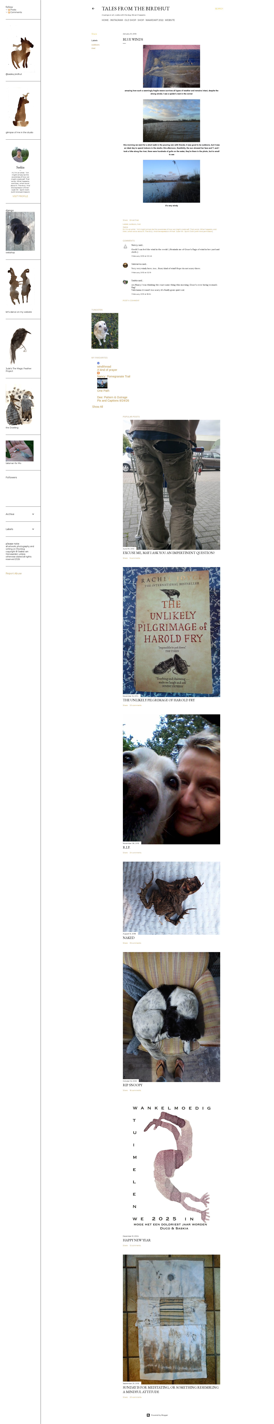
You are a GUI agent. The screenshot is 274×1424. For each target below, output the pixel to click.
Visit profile (20, 196)
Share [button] (94, 34)
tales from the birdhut (136, 8)
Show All (97, 406)
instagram (116, 20)
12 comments (135, 1245)
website (170, 20)
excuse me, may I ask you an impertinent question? (169, 553)
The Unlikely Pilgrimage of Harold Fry (159, 700)
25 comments (135, 943)
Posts (13, 9)
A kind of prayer (107, 369)
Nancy (134, 245)
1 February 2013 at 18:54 (141, 294)
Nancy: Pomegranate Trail (113, 376)
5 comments (135, 558)
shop (141, 20)
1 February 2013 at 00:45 (141, 256)
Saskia (134, 280)
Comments (16, 12)
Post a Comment (131, 300)
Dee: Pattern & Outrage (112, 397)
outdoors (95, 45)
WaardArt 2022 (154, 20)
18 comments (135, 1090)
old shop (130, 20)
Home (105, 20)
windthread (104, 366)
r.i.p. (126, 847)
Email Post (134, 220)
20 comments (135, 705)
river (93, 48)
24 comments (135, 852)
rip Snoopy (132, 1085)
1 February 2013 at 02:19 (141, 272)
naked (129, 937)
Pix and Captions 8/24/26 (113, 400)
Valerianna (136, 264)
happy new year (137, 1240)
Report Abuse (14, 573)
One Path (103, 390)
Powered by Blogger (159, 1415)
